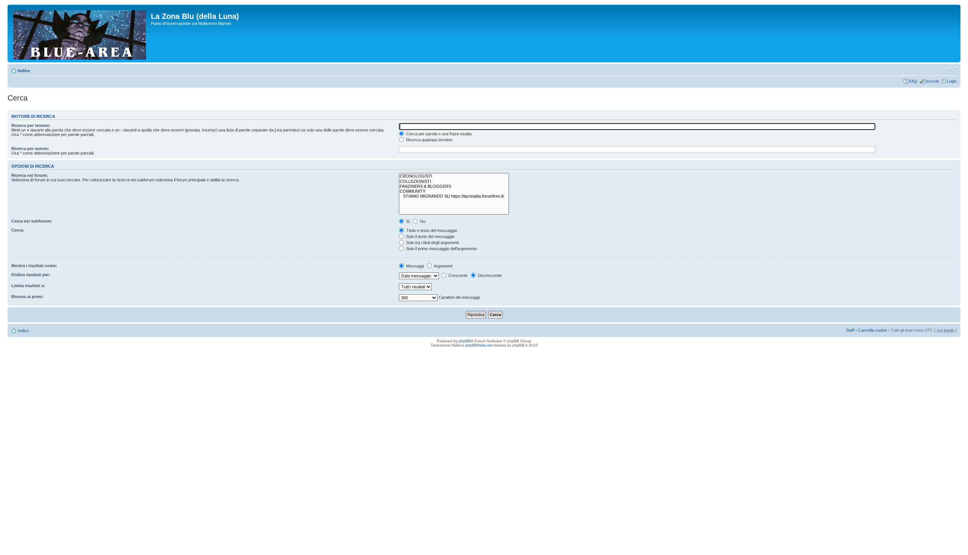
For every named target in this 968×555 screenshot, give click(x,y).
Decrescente (489, 275)
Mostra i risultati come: (34, 265)
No (422, 221)
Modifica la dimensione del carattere (951, 69)
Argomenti (442, 266)
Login (952, 81)
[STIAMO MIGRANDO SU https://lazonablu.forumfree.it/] (454, 196)
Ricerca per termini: (30, 125)
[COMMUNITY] (454, 191)
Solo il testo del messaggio (430, 236)
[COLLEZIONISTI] (454, 181)
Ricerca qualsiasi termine (428, 140)
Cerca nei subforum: (31, 221)
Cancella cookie (872, 330)
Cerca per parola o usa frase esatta (438, 133)
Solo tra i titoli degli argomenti (432, 242)
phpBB (465, 341)
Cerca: (17, 230)
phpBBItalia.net (479, 345)
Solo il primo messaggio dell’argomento (441, 248)
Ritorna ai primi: (27, 296)
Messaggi (414, 266)
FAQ (913, 81)
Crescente (457, 275)
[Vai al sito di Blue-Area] (80, 33)
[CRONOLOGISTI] (454, 176)
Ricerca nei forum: (29, 175)
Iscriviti (932, 81)
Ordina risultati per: (30, 274)
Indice (24, 70)
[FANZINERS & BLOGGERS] (454, 186)
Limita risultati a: (28, 285)
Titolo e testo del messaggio (431, 230)
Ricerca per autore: (30, 148)
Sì (407, 221)
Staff (850, 330)
